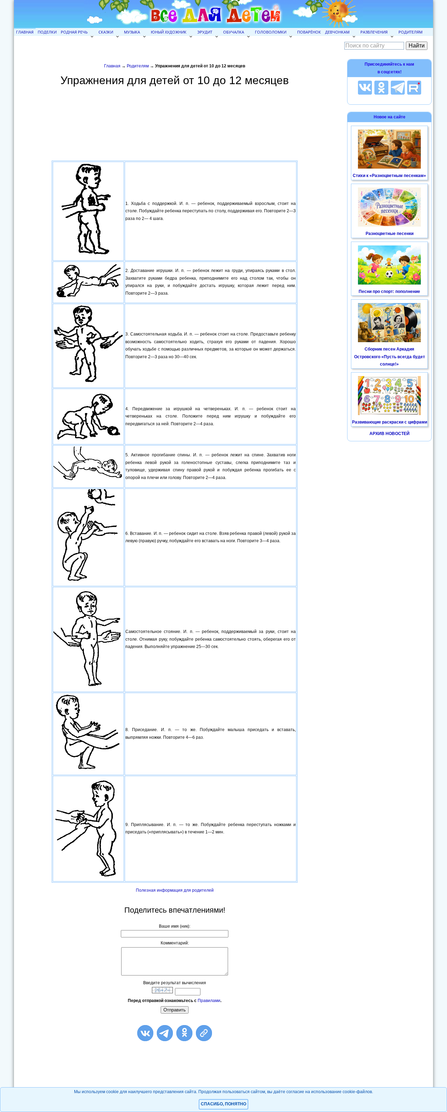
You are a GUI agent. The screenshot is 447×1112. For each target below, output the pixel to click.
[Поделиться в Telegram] (165, 1033)
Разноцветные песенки (389, 233)
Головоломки (270, 32)
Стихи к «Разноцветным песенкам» (389, 175)
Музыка (132, 32)
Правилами (209, 1000)
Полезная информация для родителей (175, 890)
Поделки (47, 32)
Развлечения (374, 32)
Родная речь (74, 32)
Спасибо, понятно (223, 1104)
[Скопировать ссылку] (204, 1033)
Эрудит (204, 32)
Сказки (105, 32)
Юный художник (168, 32)
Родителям (410, 32)
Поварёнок (309, 32)
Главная (25, 32)
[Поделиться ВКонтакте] (145, 1033)
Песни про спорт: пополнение (389, 291)
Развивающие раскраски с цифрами (389, 422)
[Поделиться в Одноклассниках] (184, 1033)
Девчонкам (337, 32)
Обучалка (233, 32)
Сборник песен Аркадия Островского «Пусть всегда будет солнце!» (389, 357)
